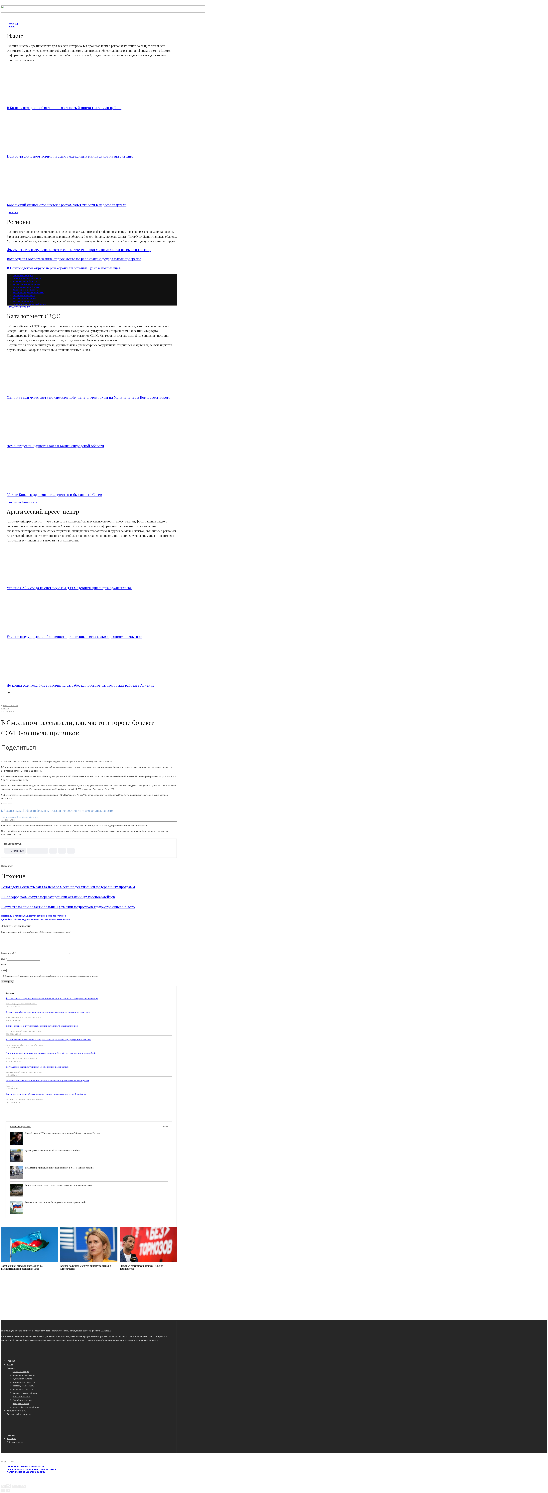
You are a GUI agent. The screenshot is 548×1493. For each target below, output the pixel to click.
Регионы (13, 213)
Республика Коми (23, 301)
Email (4, 964)
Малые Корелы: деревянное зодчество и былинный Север (54, 494)
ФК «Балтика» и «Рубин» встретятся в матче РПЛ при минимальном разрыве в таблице (79, 249)
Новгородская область (26, 287)
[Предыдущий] (3, 1490)
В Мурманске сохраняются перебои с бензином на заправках (37, 1066)
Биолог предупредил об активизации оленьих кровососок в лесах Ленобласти (46, 1094)
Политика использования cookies (26, 1472)
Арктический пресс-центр (23, 502)
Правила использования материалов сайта (31, 1469)
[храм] (33, 487)
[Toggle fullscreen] (15, 1486)
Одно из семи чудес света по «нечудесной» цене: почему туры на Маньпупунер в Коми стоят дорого (89, 397)
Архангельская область (26, 284)
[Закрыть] (3, 1486)
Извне (12, 27)
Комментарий (8, 953)
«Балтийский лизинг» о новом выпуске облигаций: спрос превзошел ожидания (47, 1080)
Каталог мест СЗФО (19, 307)
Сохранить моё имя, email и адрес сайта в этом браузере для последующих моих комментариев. (51, 976)
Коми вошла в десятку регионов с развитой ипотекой (33, 915)
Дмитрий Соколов (9, 706)
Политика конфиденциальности (25, 1466)
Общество (29, 1072)
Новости (5, 708)
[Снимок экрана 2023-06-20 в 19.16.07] (33, 438)
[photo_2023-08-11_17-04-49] (33, 389)
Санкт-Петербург (23, 276)
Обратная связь (15, 1442)
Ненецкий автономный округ (26, 1407)
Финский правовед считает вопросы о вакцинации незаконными (35, 919)
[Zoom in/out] (23, 1486)
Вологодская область (25, 290)
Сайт (3, 970)
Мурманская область (25, 281)
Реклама (11, 1435)
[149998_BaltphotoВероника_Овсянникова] (33, 629)
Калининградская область (28, 293)
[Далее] (8, 1490)
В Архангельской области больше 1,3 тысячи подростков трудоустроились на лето (57, 810)
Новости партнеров (89, 1126)
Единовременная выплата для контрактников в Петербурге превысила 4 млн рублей (51, 1053)
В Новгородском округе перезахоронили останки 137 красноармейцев (64, 268)
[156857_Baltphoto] (33, 677)
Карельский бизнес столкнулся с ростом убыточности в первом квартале (66, 205)
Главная (11, 1360)
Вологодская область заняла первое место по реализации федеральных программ (74, 259)
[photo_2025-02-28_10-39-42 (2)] (33, 197)
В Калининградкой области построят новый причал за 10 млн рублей (64, 107)
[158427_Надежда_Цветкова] (33, 100)
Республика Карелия (25, 298)
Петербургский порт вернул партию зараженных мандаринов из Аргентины (70, 156)
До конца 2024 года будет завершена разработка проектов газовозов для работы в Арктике (80, 685)
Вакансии (11, 1438)
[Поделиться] (8, 1486)
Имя (4, 959)
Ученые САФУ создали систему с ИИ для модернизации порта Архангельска (69, 587)
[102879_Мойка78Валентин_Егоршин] (33, 580)
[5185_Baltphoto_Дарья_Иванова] (33, 149)
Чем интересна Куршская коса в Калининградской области (55, 445)
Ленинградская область (27, 278)
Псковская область (24, 296)
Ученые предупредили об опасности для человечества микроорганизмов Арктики (74, 636)
